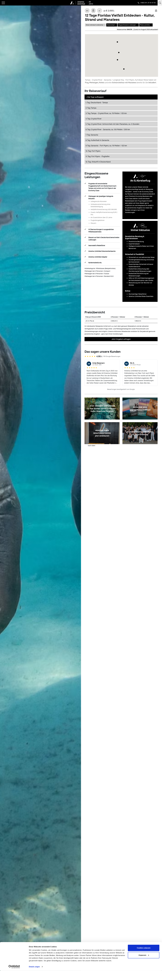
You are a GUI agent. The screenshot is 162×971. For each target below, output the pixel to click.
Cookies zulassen (143, 948)
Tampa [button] (91, 108)
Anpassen (142, 955)
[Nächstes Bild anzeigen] (78, 485)
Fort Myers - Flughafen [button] (98, 156)
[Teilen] (156, 10)
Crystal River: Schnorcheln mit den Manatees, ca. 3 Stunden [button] (112, 124)
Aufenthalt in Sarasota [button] (97, 140)
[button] (118, 52)
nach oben (91, 445)
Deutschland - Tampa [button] (97, 102)
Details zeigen (34, 967)
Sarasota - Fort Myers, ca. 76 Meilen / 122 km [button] (106, 145)
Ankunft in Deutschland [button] (98, 162)
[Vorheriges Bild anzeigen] (2, 485)
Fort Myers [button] (93, 151)
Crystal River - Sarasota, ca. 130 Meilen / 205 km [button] (108, 129)
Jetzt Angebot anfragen (121, 339)
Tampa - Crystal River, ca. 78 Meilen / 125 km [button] (106, 113)
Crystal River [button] (93, 119)
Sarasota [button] (92, 135)
